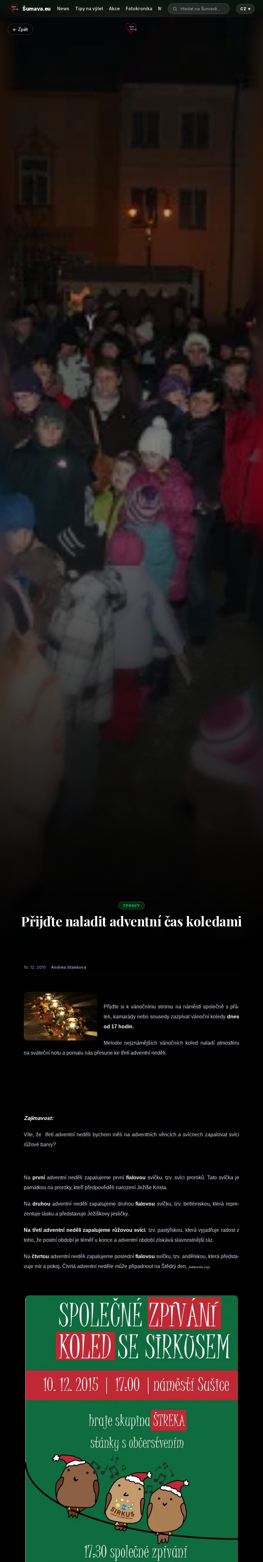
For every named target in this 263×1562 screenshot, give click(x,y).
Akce (114, 8)
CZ (245, 8)
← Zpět (20, 29)
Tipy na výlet (89, 8)
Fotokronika (139, 8)
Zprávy (131, 905)
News (63, 8)
